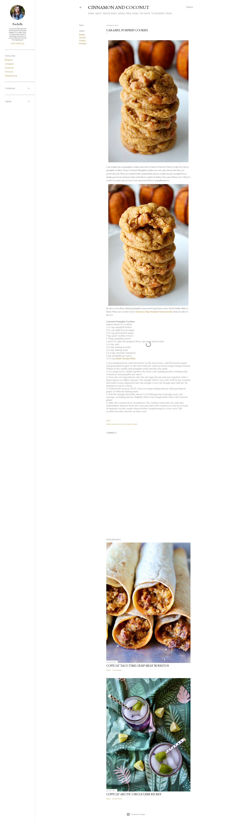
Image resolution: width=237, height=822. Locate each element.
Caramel (82, 38)
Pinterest (9, 72)
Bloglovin (9, 60)
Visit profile (17, 43)
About (98, 13)
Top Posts (145, 13)
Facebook (9, 68)
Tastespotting (11, 76)
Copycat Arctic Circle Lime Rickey (133, 794)
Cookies (82, 41)
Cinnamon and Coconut (118, 7)
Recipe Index (110, 13)
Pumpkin (82, 44)
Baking (82, 35)
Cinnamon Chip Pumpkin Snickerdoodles (154, 311)
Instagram (9, 64)
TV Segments (157, 13)
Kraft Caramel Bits (125, 358)
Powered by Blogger (138, 814)
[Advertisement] (148, 515)
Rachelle (18, 24)
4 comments (116, 670)
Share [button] (81, 25)
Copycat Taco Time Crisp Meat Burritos (137, 665)
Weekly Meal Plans (128, 13)
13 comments (117, 799)
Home (91, 13)
